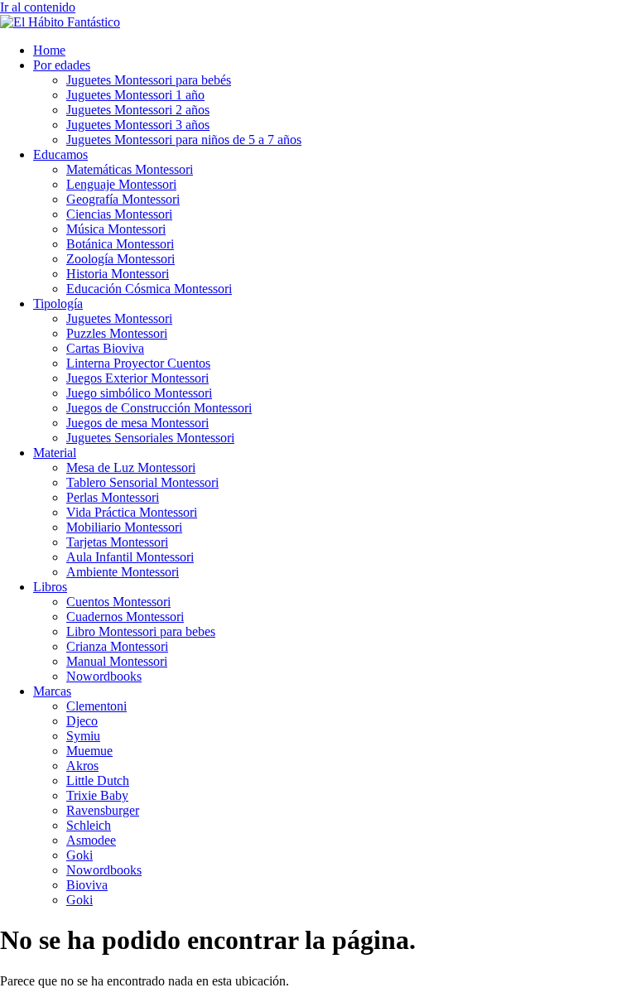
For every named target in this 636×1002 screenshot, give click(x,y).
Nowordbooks (104, 676)
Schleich (88, 825)
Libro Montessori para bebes (140, 631)
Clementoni (96, 706)
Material (54, 453)
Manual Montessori (116, 661)
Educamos (60, 154)
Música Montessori (116, 229)
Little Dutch (97, 780)
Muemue (89, 751)
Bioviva (87, 885)
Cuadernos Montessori (125, 616)
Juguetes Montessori (119, 318)
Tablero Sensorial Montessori (142, 482)
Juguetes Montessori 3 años (138, 125)
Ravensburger (102, 810)
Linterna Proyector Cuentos (138, 363)
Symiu (83, 736)
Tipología (58, 303)
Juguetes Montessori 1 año (135, 95)
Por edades (61, 65)
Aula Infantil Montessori (130, 557)
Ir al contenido (37, 7)
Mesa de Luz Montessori (130, 467)
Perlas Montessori (112, 497)
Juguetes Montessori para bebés (148, 80)
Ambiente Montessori (122, 572)
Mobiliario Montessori (124, 527)
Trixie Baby (97, 795)
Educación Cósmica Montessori (149, 289)
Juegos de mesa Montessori (137, 423)
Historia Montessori (117, 274)
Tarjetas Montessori (117, 542)
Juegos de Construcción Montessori (159, 408)
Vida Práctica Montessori (131, 512)
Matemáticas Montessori (129, 169)
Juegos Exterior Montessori (137, 378)
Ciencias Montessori (119, 214)
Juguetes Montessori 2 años (138, 110)
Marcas (52, 691)
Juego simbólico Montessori (139, 393)
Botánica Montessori (120, 244)
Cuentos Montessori (118, 602)
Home (49, 50)
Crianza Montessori (117, 646)
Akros (82, 766)
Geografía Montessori (123, 199)
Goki (79, 855)
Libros (50, 587)
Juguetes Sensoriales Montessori (150, 438)
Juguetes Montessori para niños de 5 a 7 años (183, 139)
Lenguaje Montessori (121, 184)
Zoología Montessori (120, 259)
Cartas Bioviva (105, 348)
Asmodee (91, 840)
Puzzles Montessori (116, 333)
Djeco (82, 721)
